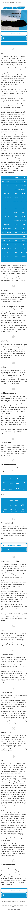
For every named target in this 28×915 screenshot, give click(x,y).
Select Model (10, 7)
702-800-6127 (19, 903)
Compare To (15, 7)
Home (5, 7)
